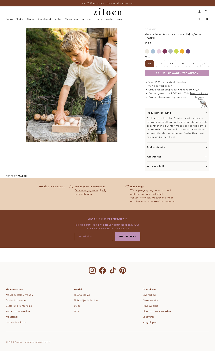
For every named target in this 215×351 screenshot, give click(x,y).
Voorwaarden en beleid (37, 342)
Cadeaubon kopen (16, 322)
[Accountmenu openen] (199, 11)
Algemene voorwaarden (157, 311)
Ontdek (78, 289)
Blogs (77, 305)
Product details (156, 147)
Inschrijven (127, 236)
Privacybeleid (150, 305)
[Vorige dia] (28, 85)
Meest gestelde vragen (19, 294)
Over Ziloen (149, 289)
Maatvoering (154, 157)
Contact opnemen (16, 300)
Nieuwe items (82, 294)
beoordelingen (199, 93)
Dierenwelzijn (150, 300)
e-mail (152, 194)
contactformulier (140, 197)
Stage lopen (150, 322)
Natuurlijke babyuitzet (87, 300)
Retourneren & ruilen (18, 311)
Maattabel (12, 316)
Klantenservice (14, 289)
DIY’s (76, 311)
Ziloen (18, 342)
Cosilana (150, 29)
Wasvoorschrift (155, 166)
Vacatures (148, 316)
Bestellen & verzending (19, 305)
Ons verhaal (149, 294)
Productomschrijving (159, 113)
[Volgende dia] (115, 85)
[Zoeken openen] (207, 19)
